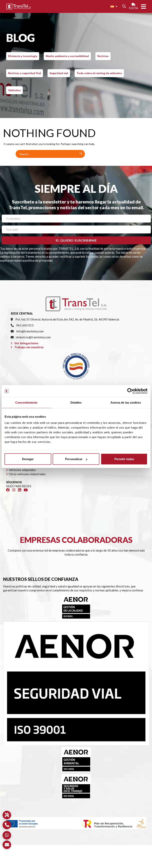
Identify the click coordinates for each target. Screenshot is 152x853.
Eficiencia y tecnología (22, 56)
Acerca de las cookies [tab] (125, 402)
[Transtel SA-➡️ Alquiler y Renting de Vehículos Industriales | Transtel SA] (18, 6)
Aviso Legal (36, 851)
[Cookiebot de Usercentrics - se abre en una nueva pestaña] (130, 391)
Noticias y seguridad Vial (24, 73)
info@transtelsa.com (30, 331)
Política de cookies (88, 851)
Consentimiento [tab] (26, 402)
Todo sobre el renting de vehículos (99, 73)
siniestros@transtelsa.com (33, 337)
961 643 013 (24, 325)
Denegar (28, 459)
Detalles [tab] (76, 402)
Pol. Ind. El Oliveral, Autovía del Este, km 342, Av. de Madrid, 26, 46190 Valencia (67, 319)
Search (80, 154)
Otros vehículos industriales (27, 474)
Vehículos (14, 90)
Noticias (103, 56)
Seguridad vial (58, 73)
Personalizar (74, 459)
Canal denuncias (113, 851)
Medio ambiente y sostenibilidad (67, 56)
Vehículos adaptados (22, 470)
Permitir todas (124, 459)
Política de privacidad (60, 851)
